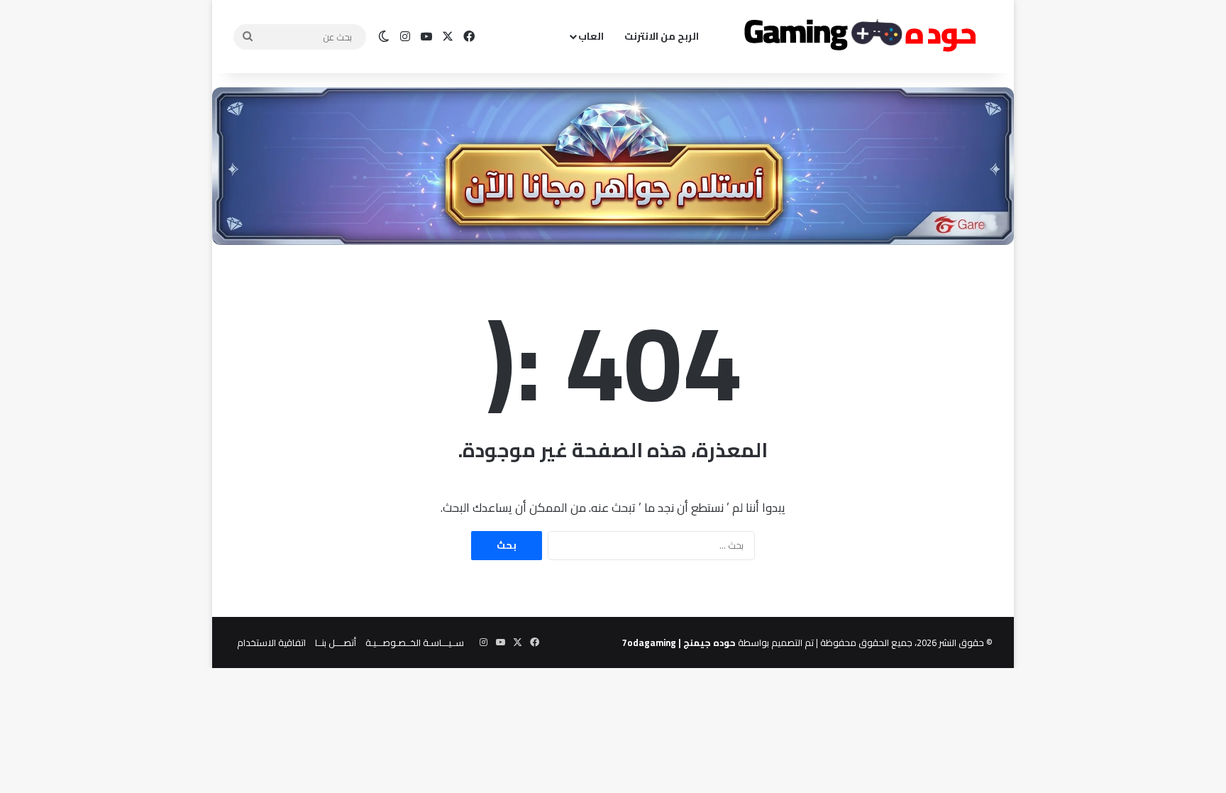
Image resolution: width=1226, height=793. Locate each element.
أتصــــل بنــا (335, 642)
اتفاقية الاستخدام (271, 642)
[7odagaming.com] (858, 37)
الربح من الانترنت (661, 36)
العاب (591, 36)
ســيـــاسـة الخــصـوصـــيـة (414, 642)
